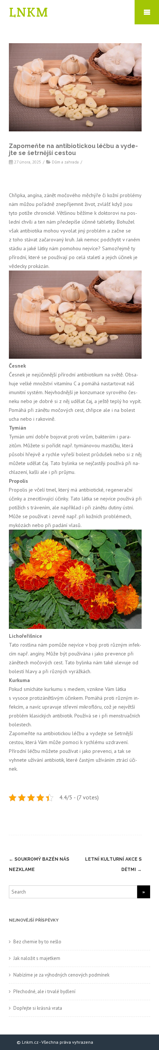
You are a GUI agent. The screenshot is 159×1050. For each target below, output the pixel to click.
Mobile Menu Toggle (147, 12)
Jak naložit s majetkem (36, 958)
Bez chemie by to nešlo (37, 942)
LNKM (28, 12)
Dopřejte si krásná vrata (37, 1008)
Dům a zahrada (65, 162)
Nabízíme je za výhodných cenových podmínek (61, 975)
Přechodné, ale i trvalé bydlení (44, 991)
